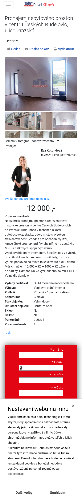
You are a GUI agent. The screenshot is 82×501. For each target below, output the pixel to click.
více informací (16, 474)
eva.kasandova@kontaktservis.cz (27, 199)
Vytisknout (66, 49)
